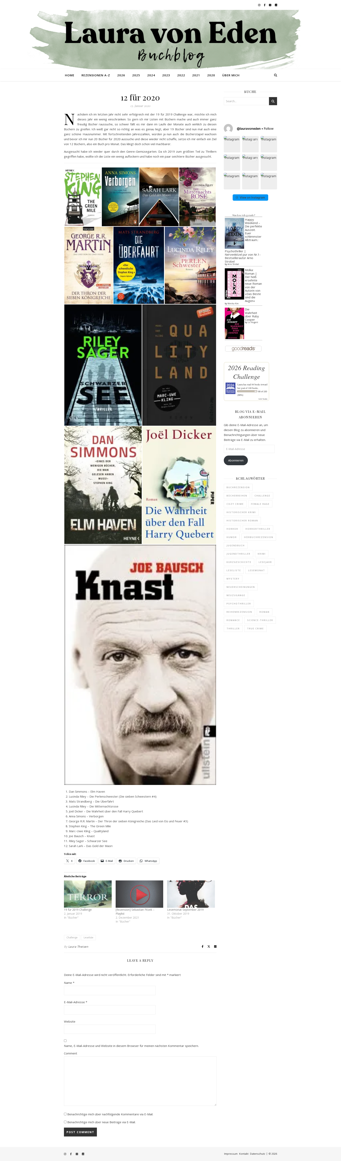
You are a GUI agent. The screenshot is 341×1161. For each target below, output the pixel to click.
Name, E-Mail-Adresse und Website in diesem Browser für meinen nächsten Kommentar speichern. (131, 1046)
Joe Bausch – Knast (82, 836)
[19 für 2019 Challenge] (88, 894)
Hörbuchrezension (258, 537)
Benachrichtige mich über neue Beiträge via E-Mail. (101, 1122)
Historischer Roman (242, 520)
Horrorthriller (257, 528)
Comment (70, 1053)
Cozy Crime (235, 503)
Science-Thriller (260, 620)
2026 (121, 75)
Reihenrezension (239, 611)
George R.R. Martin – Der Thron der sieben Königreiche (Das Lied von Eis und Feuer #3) (128, 821)
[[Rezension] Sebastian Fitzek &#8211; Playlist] (139, 894)
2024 (151, 75)
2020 (211, 75)
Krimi (262, 553)
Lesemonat (256, 570)
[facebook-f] (265, 5)
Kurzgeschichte (239, 562)
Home (69, 75)
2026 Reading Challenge (246, 372)
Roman (264, 611)
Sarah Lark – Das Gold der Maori (90, 846)
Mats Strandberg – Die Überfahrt (91, 801)
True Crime (255, 628)
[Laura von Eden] (170, 39)
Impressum (231, 1153)
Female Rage (260, 503)
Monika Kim (233, 303)
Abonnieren (236, 460)
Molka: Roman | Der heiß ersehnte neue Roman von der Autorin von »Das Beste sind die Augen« (253, 285)
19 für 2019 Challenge (78, 909)
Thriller (233, 628)
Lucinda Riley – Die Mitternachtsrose (93, 806)
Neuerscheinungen (241, 586)
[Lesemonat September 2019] (191, 894)
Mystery (233, 578)
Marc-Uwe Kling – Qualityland (89, 831)
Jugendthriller (238, 553)
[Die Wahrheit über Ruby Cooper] (234, 323)
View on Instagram (252, 197)
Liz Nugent (253, 322)
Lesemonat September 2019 (185, 909)
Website (69, 1021)
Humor (232, 537)
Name (69, 983)
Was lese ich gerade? (243, 215)
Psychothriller (239, 603)
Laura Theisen (78, 946)
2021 (196, 75)
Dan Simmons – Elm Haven (87, 791)
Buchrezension (238, 487)
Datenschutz (257, 1153)
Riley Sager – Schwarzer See (88, 841)
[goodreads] (270, 5)
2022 (181, 75)
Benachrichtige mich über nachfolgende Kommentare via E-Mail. (110, 1114)
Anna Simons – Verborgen (86, 816)
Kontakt (243, 1153)
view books (262, 398)
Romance (233, 620)
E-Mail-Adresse (75, 1002)
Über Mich (231, 75)
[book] (276, 5)
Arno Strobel (233, 264)
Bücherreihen (237, 495)
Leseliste (88, 937)
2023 (166, 75)
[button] (232, 144)
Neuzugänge (236, 595)
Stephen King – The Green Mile (90, 826)
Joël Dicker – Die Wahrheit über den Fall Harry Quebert (106, 811)
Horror (232, 528)
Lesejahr (265, 562)
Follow (269, 128)
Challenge (72, 937)
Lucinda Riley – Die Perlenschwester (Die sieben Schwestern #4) (112, 796)
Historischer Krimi (241, 512)
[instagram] (259, 5)
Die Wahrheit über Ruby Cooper (252, 314)
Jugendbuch (236, 545)
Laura (240, 384)
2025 (136, 75)
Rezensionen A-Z (96, 75)
